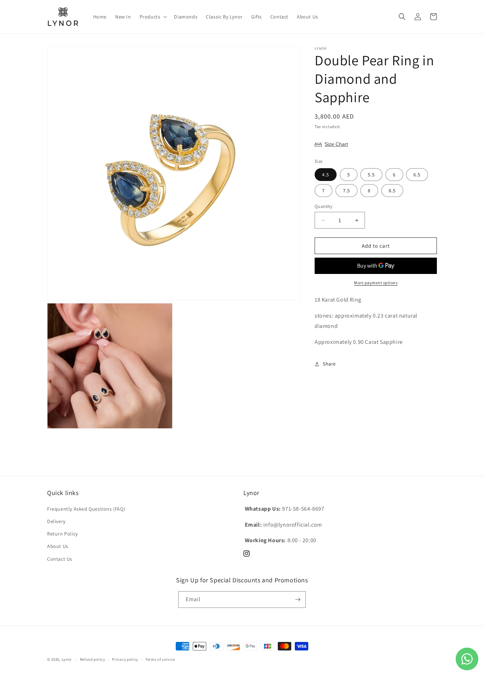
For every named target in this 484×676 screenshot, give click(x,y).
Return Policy (62, 534)
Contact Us (59, 559)
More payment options (376, 283)
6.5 (417, 174)
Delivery (56, 521)
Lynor (67, 659)
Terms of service (160, 659)
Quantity (323, 206)
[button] (152, 16)
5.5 (371, 174)
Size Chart (336, 144)
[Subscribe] (297, 599)
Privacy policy (125, 659)
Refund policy (92, 659)
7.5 (346, 190)
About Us (57, 546)
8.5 (392, 190)
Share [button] (329, 364)
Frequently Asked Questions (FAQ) (86, 509)
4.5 (325, 174)
